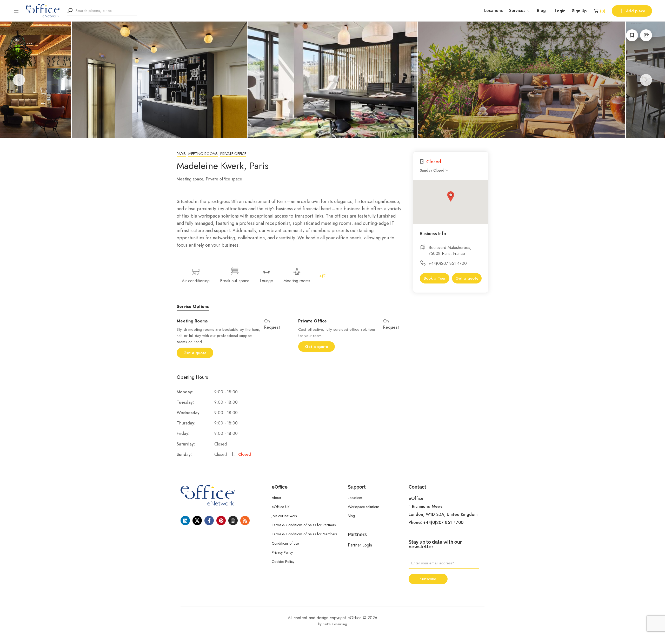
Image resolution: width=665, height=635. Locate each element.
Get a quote (195, 352)
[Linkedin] (185, 520)
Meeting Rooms (203, 153)
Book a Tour (435, 278)
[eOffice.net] (43, 10)
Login (560, 11)
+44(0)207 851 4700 (448, 263)
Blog (541, 10)
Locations (493, 10)
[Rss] (245, 520)
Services (517, 10)
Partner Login (360, 545)
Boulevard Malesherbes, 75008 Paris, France (450, 250)
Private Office (233, 153)
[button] (450, 196)
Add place (635, 10)
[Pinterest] (221, 520)
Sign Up (579, 11)
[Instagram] (233, 520)
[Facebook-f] (209, 520)
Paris (181, 153)
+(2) (323, 276)
